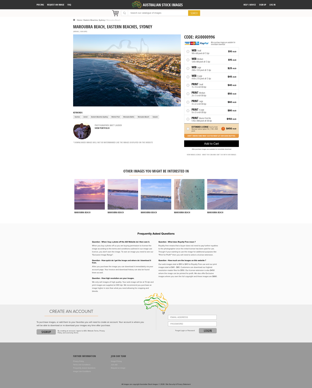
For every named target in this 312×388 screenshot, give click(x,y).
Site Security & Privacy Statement (178, 384)
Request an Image (118, 368)
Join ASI (114, 365)
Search (194, 13)
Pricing (40, 4)
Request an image (55, 4)
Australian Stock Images (163, 4)
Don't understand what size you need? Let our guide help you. (212, 136)
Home (79, 20)
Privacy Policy (78, 361)
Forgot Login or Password (185, 331)
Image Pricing (116, 361)
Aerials (76, 31)
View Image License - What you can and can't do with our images (211, 154)
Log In (272, 4)
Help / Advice (250, 4)
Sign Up (262, 4)
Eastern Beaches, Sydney (94, 20)
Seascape (83, 31)
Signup (46, 332)
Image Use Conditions (82, 371)
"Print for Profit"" (165, 255)
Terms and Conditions (81, 365)
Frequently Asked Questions (84, 368)
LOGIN (208, 330)
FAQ (69, 4)
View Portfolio (102, 128)
